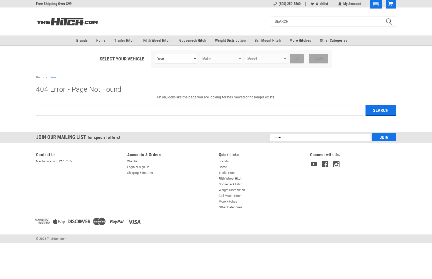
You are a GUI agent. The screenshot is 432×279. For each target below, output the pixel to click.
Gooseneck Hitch (192, 40)
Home (101, 40)
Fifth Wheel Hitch (156, 40)
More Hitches (300, 40)
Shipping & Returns (140, 173)
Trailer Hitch (124, 40)
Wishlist (322, 4)
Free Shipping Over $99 (54, 4)
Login (131, 167)
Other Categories (333, 40)
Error (53, 77)
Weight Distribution (230, 40)
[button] (376, 4)
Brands (82, 40)
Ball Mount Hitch (267, 40)
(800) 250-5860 (289, 4)
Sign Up (144, 167)
